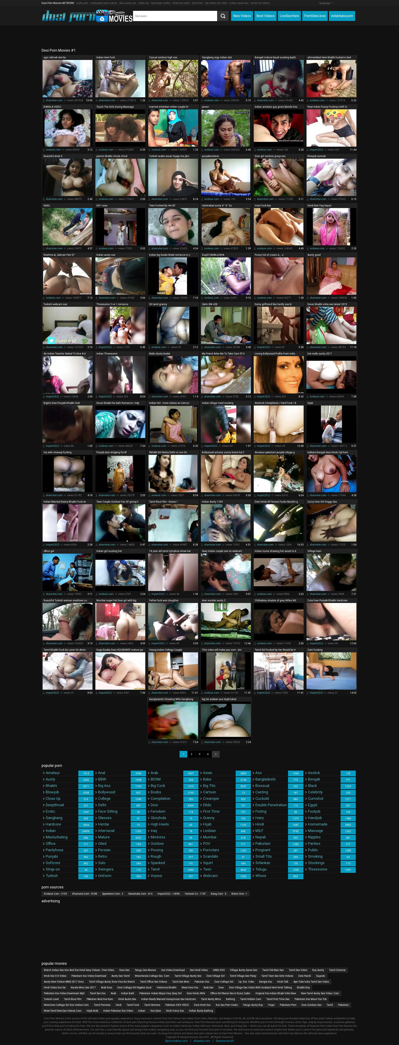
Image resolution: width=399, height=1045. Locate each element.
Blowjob (52, 792)
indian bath (127, 993)
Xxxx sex (124, 970)
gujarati (320, 975)
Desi (154, 805)
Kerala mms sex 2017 (83, 987)
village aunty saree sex (243, 970)
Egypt (312, 805)
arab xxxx (106, 987)
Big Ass (104, 785)
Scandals (210, 856)
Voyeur (156, 875)
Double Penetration (271, 805)
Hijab (207, 824)
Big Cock (158, 785)
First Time (211, 811)
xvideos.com (211, 100)
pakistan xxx (202, 981)
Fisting (260, 811)
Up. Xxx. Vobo (246, 981)
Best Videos (265, 16)
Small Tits (263, 856)
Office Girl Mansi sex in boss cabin (230, 993)
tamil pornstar (102, 1005)
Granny (209, 818)
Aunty (50, 779)
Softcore (53, 863)
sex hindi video (199, 970)
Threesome (317, 869)
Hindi (259, 824)
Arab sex (208, 987)
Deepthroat (55, 805)
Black (312, 785)
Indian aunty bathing (201, 1010)
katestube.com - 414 (140, 893)
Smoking (315, 856)
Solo (101, 863)
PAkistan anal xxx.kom (100, 999)
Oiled (102, 843)
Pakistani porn (288, 1005)
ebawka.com (201, 1041)
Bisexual (262, 785)
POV (206, 843)
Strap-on (53, 869)
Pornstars (211, 850)
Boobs (156, 792)
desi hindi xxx (202, 1005)
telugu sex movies (145, 970)
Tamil (155, 869)
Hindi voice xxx (175, 1010)
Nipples (314, 837)
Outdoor (157, 843)
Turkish (52, 875)
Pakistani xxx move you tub (310, 999)
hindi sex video (181, 3)
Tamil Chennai (337, 970)
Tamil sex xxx (98, 993)
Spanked (158, 863)
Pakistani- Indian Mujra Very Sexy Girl (160, 993)
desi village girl (216, 975)
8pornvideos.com (176, 1041)
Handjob (315, 818)
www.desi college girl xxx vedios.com (66, 1005)
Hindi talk (282, 981)
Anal (101, 773)
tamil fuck (133, 1005)
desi (221, 987)
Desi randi (304, 975)
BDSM (156, 779)
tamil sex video (298, 970)
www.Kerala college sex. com (152, 975)
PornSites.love (315, 16)
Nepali (260, 837)
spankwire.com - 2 (112, 893)
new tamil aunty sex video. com (320, 993)
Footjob (314, 811)
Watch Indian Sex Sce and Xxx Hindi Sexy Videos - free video (79, 970)
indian (141, 1010)
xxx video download (173, 970)
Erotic (50, 811)
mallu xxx (143, 3)
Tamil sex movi (180, 981)
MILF (259, 830)
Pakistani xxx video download (88, 975)
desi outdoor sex (311, 1005)
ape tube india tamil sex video (311, 981)
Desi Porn (197, 3)
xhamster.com (54, 100)
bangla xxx (265, 981)
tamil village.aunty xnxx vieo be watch (112, 981)
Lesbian (209, 830)
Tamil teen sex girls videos (277, 975)
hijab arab (92, 1010)
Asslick (314, 773)
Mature (104, 837)
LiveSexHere (289, 16)
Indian (51, 830)
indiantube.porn (342, 16)
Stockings (316, 863)
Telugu (261, 869)
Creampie (211, 798)
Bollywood (106, 792)
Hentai (103, 824)
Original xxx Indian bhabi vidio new (275, 993)
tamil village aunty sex (188, 975)
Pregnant (262, 850)
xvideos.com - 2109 (55, 893)
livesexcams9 (225, 1041)
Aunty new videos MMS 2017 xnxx (64, 981)
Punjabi (52, 856)
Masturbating (57, 837)
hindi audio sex (127, 999)
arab (113, 993)
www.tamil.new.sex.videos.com (62, 1010)
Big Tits (209, 785)
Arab (154, 773)
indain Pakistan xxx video (118, 1010)
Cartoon (209, 792)
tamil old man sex (273, 970)
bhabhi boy (303, 987)
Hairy (259, 818)
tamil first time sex (277, 999)
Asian (207, 773)
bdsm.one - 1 (239, 893)
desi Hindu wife (196, 993)
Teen (207, 869)
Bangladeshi (265, 779)
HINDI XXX (219, 970)
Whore (260, 875)
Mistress (158, 837)
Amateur (53, 773)
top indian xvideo (160, 3)
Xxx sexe (155, 1010)
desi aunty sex (127, 3)
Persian (104, 850)
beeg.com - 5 (218, 893)
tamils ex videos (260, 3)
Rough (156, 856)
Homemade (318, 824)
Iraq (154, 830)
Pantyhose (54, 850)
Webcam (210, 875)
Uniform (104, 875)
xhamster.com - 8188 (84, 893)
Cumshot (315, 798)
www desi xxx (190, 987)
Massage (315, 830)
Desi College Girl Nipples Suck (134, 987)
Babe (207, 779)
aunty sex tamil (120, 975)
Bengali (314, 779)
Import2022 (316, 149)
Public (313, 850)
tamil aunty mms (211, 999)
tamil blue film (72, 999)
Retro (102, 856)
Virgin (271, 1005)
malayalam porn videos (103, 3)
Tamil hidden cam (250, 999)
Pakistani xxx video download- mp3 (64, 993)
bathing (230, 999)
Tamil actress (152, 1005)
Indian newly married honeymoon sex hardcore (168, 999)
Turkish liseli (51, 999)
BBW (102, 779)
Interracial (106, 830)
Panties (314, 843)
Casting (261, 792)
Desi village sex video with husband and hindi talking (260, 987)
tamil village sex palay (243, 975)
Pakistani (262, 843)
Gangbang (54, 818)
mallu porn (82, 3)
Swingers (106, 869)
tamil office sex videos (153, 981)
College (104, 798)
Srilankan (262, 863)
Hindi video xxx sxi (55, 987)
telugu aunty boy (253, 1005)
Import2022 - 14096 (169, 893)
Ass (258, 773)
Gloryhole (158, 818)
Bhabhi (51, 785)
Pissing (157, 850)
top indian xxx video (216, 3)
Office (50, 843)
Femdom (158, 811)
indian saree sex (239, 3)
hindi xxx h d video (55, 975)
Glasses (105, 818)
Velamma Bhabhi (166, 987)
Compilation (160, 798)
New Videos (242, 16)
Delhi (102, 805)
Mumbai (209, 837)
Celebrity (315, 792)
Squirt (208, 863)
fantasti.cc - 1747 (195, 893)
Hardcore (53, 824)
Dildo (207, 805)
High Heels (160, 824)
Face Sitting (107, 811)
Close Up (53, 798)
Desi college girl (223, 981)
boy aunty (318, 970)
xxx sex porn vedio (227, 1005)
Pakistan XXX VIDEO (177, 1005)
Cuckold (262, 798)
